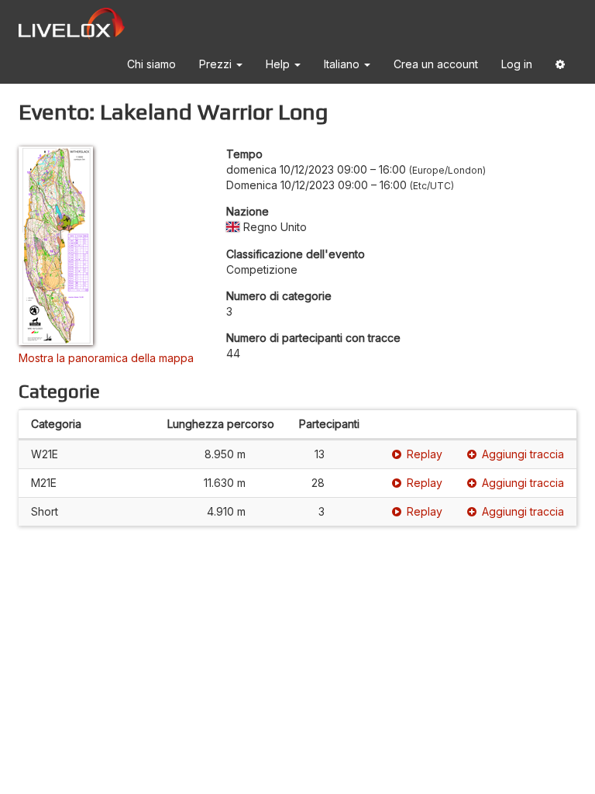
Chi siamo (151, 64)
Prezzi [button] (217, 64)
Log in (516, 64)
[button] (560, 67)
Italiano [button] (343, 64)
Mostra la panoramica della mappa (106, 357)
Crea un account (436, 64)
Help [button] (279, 64)
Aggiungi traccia (523, 454)
